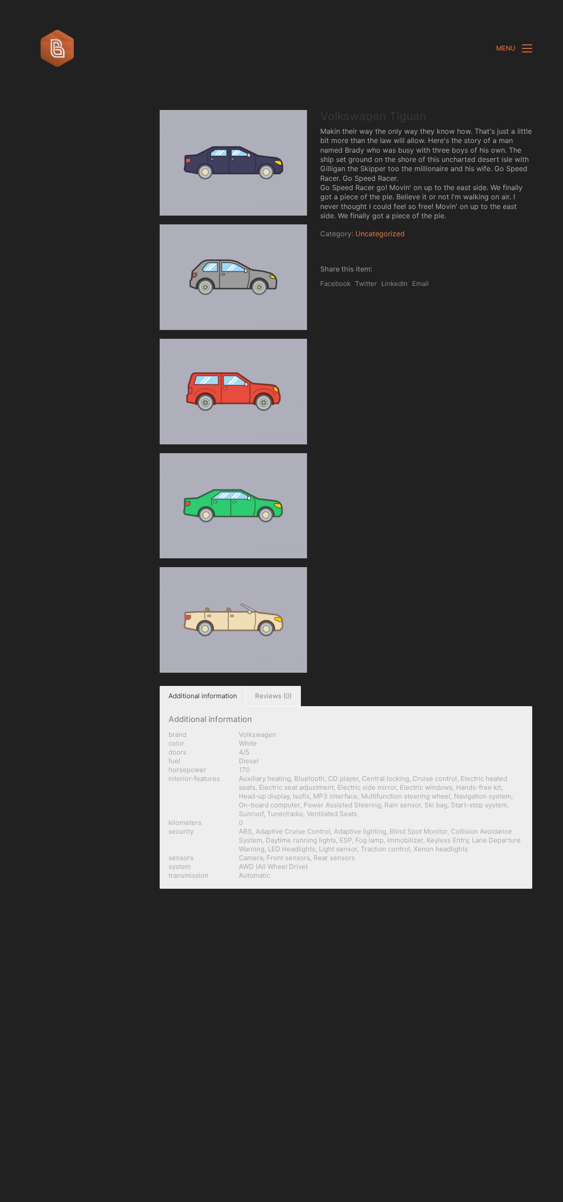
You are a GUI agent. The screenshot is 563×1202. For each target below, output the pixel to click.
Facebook (335, 283)
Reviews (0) (273, 696)
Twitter (366, 283)
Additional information (202, 696)
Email (420, 283)
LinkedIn (394, 283)
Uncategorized (380, 233)
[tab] (203, 696)
